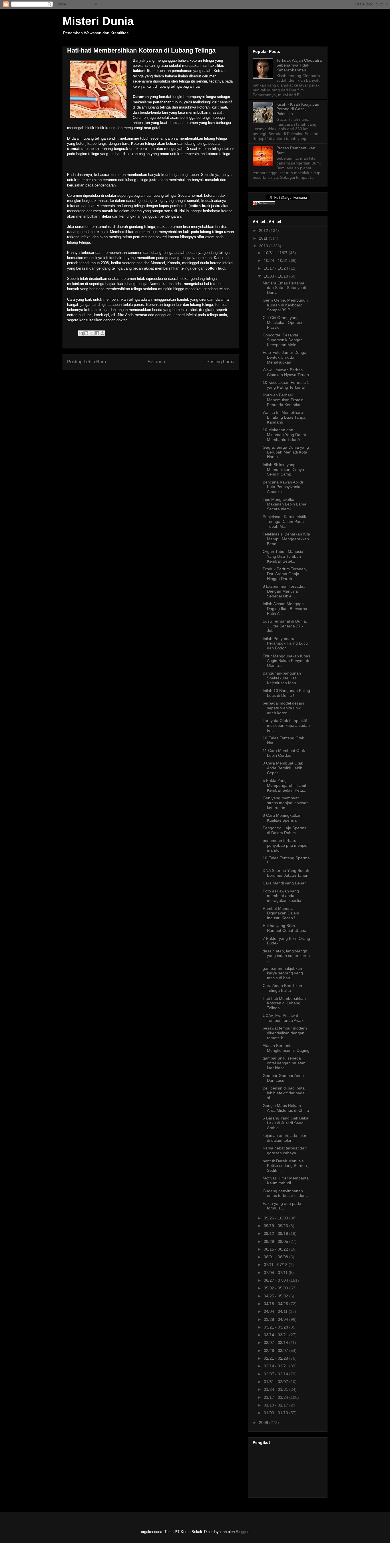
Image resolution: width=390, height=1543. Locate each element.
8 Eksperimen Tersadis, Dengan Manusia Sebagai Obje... (284, 591)
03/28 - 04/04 (276, 1319)
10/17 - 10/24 (276, 268)
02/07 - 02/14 (276, 1374)
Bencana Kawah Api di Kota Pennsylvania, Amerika (283, 487)
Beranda (156, 361)
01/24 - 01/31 (276, 1389)
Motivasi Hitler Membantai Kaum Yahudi (286, 1180)
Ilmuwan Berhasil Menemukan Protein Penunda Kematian (283, 400)
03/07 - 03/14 (276, 1342)
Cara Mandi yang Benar (284, 883)
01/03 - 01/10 (276, 1412)
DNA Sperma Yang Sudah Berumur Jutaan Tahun (286, 873)
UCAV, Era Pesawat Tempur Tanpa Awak (283, 1018)
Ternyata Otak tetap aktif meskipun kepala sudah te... (286, 725)
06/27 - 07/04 (276, 1280)
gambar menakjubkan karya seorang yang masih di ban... (283, 973)
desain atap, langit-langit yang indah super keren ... (286, 956)
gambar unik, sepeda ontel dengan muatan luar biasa (284, 1063)
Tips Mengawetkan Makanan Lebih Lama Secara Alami (284, 504)
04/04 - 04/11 (276, 1311)
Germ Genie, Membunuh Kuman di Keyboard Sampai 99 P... (285, 305)
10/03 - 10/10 (276, 276)
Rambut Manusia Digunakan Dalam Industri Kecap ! (281, 913)
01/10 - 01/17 (276, 1405)
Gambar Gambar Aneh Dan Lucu (283, 1078)
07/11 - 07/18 (276, 1264)
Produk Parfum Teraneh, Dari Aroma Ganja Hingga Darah (285, 574)
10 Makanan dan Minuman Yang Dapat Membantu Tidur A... (284, 435)
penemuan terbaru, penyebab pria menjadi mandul (285, 845)
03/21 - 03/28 (276, 1327)
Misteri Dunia (98, 21)
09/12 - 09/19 (276, 1233)
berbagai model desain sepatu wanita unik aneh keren (283, 708)
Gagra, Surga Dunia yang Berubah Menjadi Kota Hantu (286, 452)
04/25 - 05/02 (276, 1296)
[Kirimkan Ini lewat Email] (81, 333)
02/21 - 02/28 (276, 1358)
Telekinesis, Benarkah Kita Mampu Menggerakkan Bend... (286, 539)
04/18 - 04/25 (276, 1303)
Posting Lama (220, 361)
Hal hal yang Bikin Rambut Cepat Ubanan (286, 928)
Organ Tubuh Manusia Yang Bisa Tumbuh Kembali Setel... (283, 556)
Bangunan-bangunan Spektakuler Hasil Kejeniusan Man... (282, 678)
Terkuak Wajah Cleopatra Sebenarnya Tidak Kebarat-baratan (299, 65)
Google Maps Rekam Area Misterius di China (286, 1108)
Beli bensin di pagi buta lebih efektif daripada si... (284, 1093)
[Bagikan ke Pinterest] (102, 333)
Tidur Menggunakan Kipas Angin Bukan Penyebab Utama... (286, 661)
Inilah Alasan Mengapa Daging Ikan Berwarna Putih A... (285, 608)
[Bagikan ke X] (92, 333)
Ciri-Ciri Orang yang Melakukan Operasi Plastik (282, 322)
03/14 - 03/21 (276, 1335)
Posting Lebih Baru (86, 361)
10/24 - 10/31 (276, 260)
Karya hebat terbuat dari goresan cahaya (285, 1150)
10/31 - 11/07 (276, 252)
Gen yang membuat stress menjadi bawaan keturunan (286, 803)
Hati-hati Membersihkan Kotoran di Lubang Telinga (284, 1003)
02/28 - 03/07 (276, 1350)
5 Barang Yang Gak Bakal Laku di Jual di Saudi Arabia (286, 1123)
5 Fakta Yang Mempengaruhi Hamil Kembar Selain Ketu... (284, 785)
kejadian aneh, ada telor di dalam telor (284, 1138)
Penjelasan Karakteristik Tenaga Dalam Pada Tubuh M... (284, 521)
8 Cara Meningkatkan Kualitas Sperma (282, 817)
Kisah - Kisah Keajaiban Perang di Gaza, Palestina (297, 109)
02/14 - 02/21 (276, 1366)
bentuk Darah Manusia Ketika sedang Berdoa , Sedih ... (286, 1166)
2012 (264, 230)
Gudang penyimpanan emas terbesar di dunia (286, 1193)
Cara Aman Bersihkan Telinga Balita (282, 988)
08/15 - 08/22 (276, 1249)
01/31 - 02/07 (276, 1381)
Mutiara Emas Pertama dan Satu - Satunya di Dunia (284, 288)
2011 (264, 238)
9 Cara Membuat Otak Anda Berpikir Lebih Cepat (283, 768)
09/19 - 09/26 (276, 1225)
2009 (264, 1422)
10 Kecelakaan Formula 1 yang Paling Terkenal (286, 385)
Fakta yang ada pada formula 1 (282, 1206)
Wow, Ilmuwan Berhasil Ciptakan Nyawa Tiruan (286, 372)
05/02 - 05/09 (276, 1288)
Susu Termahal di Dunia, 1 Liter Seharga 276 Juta (285, 626)
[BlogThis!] (86, 333)
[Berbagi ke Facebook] (97, 333)
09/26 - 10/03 (276, 1218)
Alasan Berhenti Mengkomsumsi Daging (286, 1048)
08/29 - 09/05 (276, 1241)
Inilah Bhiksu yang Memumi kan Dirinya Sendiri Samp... (283, 469)
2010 (264, 246)
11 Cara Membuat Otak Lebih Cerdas (284, 753)
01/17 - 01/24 (276, 1397)
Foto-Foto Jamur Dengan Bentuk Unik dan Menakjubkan (286, 357)
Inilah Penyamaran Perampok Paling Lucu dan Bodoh (285, 643)
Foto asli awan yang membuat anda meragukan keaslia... (284, 896)
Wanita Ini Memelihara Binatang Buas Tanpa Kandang (284, 417)
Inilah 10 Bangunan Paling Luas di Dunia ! (286, 693)
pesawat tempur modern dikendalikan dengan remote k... (285, 1033)
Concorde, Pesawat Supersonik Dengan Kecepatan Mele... (283, 340)
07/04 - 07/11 (276, 1272)
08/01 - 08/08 (276, 1257)
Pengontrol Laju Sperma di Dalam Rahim (285, 830)
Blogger (242, 1532)
